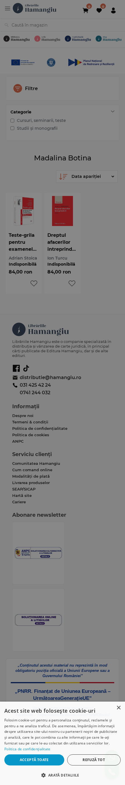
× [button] (118, 708)
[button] (62, 775)
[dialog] (62, 743)
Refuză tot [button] (94, 759)
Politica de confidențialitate (27, 749)
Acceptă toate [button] (34, 759)
